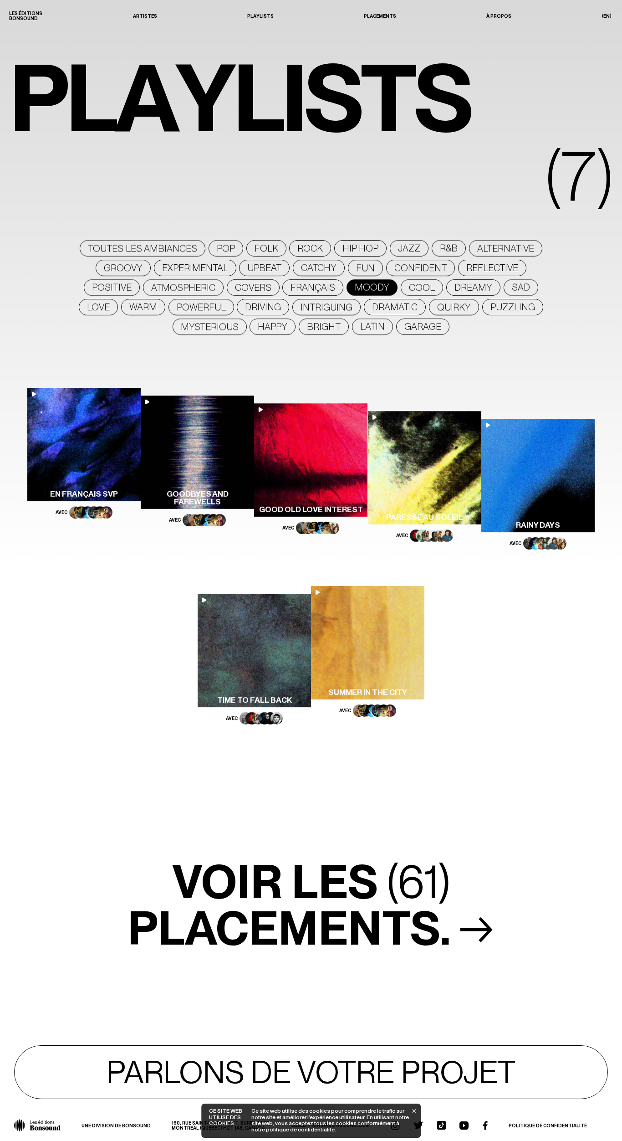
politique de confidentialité (300, 1129)
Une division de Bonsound (116, 1125)
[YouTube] (464, 1125)
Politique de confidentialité (548, 1125)
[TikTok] (441, 1125)
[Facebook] (485, 1125)
